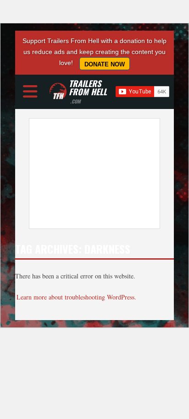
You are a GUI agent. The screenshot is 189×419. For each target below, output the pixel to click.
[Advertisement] (94, 173)
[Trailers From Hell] (58, 91)
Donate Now (104, 64)
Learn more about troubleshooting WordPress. (76, 297)
